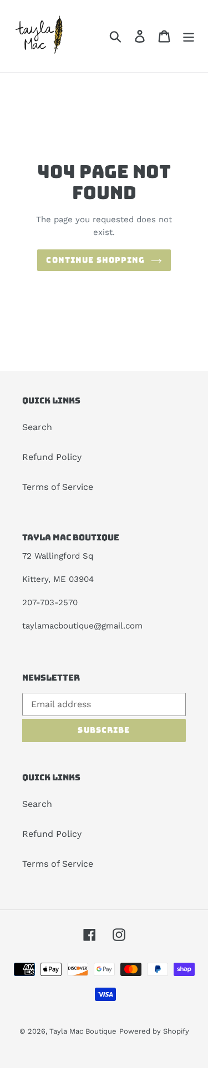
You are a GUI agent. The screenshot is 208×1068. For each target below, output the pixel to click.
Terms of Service (57, 487)
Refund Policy (52, 457)
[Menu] (188, 36)
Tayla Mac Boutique (82, 1031)
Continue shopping (95, 260)
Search (37, 427)
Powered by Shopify (154, 1031)
